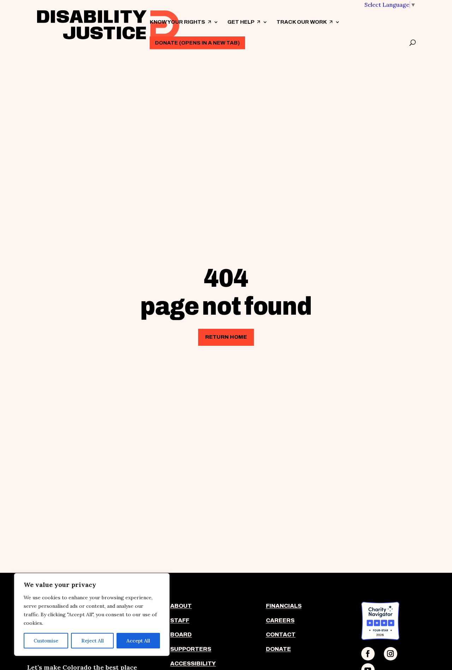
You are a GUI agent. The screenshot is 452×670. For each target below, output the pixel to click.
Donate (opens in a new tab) (197, 43)
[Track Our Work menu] (337, 21)
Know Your (180, 27)
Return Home (226, 337)
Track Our (304, 27)
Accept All (138, 640)
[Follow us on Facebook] (368, 653)
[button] (390, 4)
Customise (46, 640)
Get (244, 27)
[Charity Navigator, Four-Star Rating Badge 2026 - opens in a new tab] (380, 637)
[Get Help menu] (265, 21)
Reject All (92, 640)
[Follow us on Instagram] (390, 653)
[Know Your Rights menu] (216, 21)
